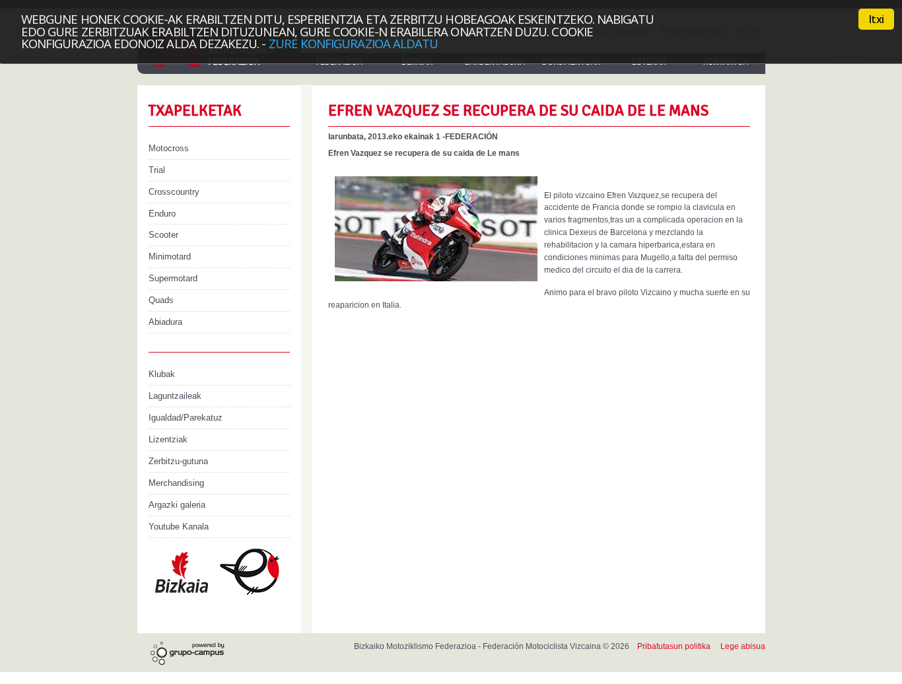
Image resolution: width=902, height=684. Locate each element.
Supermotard (173, 278)
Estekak (649, 62)
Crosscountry (174, 192)
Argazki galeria (177, 505)
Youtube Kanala (179, 526)
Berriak (417, 62)
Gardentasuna (494, 62)
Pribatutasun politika (674, 646)
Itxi (876, 19)
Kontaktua (725, 62)
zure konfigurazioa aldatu (353, 43)
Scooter (163, 235)
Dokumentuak (571, 62)
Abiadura (165, 322)
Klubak (162, 374)
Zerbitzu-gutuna (178, 461)
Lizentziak (168, 439)
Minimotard (170, 256)
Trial (157, 170)
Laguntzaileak (175, 396)
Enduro (162, 214)
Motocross (169, 148)
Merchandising (176, 483)
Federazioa (339, 62)
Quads (161, 300)
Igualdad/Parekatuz (186, 418)
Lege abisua (742, 646)
